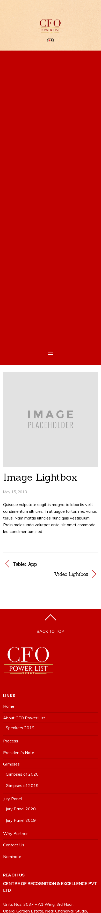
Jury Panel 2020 (21, 808)
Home (8, 706)
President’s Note (18, 752)
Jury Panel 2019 (21, 820)
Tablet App (25, 564)
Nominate (12, 856)
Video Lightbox (46, 574)
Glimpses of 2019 (22, 785)
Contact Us (13, 844)
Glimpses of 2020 (22, 774)
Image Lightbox (40, 476)
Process (10, 740)
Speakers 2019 (20, 727)
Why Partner (15, 833)
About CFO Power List (24, 717)
